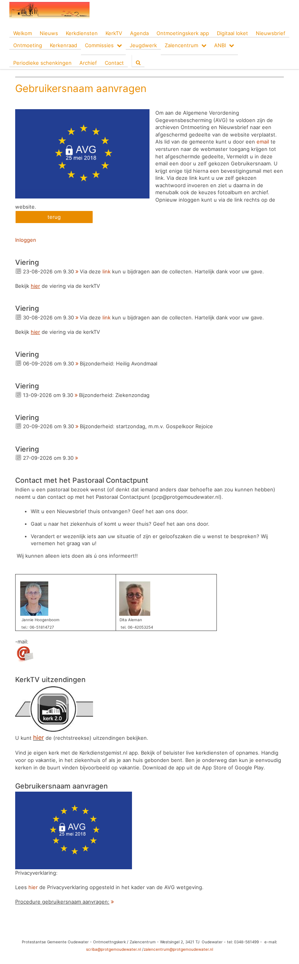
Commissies (99, 45)
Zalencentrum (181, 45)
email (263, 141)
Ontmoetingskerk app (183, 33)
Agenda (139, 33)
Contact (114, 63)
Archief (88, 63)
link (106, 271)
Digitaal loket (232, 33)
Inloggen (25, 240)
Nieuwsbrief (270, 33)
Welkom (22, 33)
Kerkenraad (63, 45)
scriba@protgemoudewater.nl (113, 949)
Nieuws (49, 33)
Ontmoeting (27, 45)
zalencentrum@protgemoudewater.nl (178, 949)
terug (54, 217)
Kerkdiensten (82, 33)
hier (33, 887)
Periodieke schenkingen (42, 63)
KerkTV (114, 33)
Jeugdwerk (143, 45)
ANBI (220, 45)
